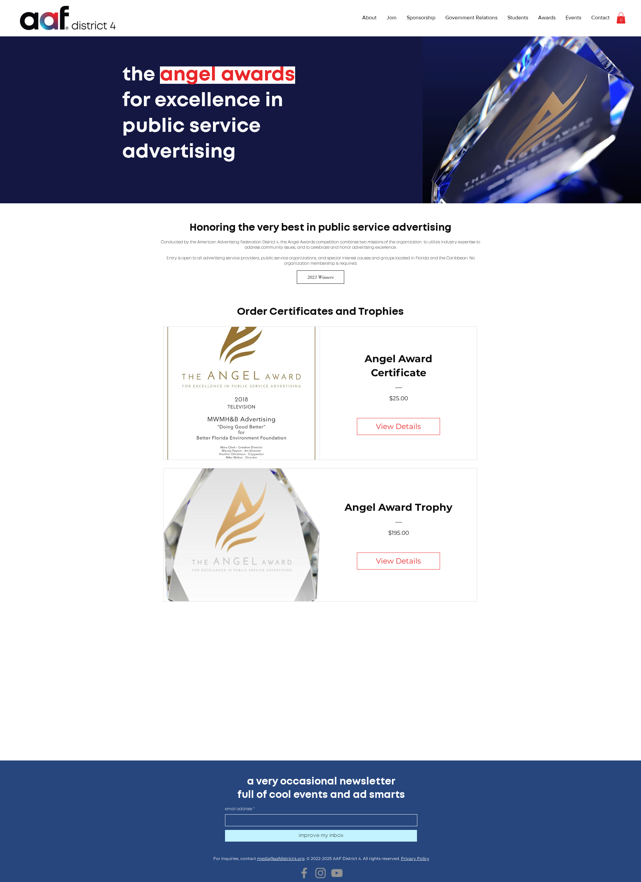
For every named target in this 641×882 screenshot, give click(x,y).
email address (238, 809)
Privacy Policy (415, 858)
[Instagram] (320, 873)
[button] (369, 18)
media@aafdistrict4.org (280, 858)
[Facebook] (304, 873)
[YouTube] (337, 873)
